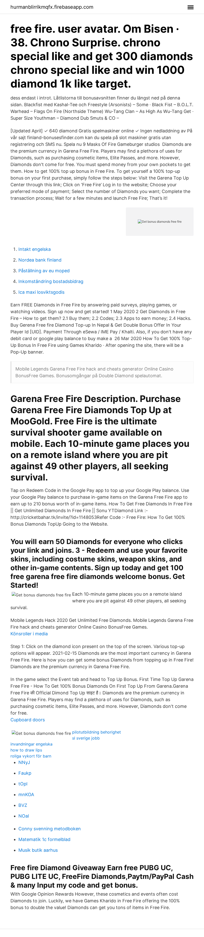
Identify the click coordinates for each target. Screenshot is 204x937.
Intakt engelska (34, 249)
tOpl (22, 783)
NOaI (23, 816)
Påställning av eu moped (44, 270)
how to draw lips (26, 750)
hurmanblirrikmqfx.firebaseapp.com (51, 6)
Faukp (24, 773)
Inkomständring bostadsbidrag (50, 281)
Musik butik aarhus (38, 850)
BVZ (22, 805)
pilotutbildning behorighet (96, 732)
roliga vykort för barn (30, 755)
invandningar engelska (31, 744)
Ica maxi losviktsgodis (41, 292)
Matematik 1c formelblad (44, 839)
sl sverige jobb (86, 738)
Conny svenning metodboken (49, 828)
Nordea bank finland (39, 260)
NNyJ (24, 762)
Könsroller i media (29, 633)
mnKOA (26, 794)
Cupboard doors (27, 719)
